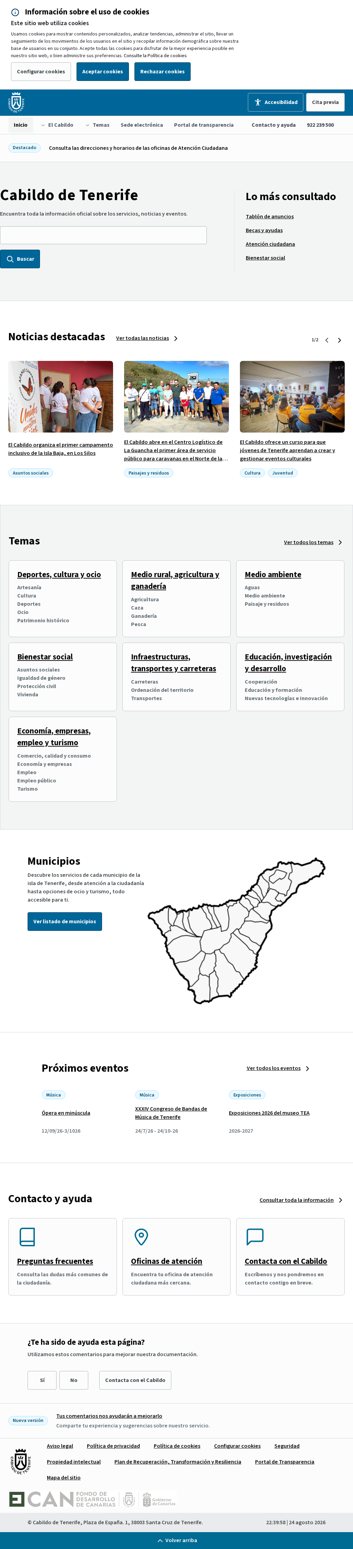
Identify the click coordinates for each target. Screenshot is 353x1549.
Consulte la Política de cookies (155, 55)
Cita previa (325, 102)
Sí (42, 1380)
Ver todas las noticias (142, 338)
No (74, 1380)
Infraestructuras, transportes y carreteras (173, 663)
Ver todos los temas (308, 542)
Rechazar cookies (162, 71)
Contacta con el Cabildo (286, 1261)
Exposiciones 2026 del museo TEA (269, 1113)
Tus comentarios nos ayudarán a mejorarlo (109, 1416)
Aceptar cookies (102, 71)
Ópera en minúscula (66, 1113)
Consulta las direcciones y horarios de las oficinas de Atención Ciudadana (138, 148)
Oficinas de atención (166, 1261)
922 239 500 (320, 125)
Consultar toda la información (297, 1200)
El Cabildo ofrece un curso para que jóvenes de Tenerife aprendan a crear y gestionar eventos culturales (287, 450)
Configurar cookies (41, 71)
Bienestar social (45, 657)
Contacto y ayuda (274, 125)
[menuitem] (20, 125)
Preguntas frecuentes (55, 1261)
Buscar (25, 259)
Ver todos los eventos (274, 1068)
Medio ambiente (273, 574)
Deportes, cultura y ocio (59, 574)
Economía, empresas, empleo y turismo (54, 737)
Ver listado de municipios (64, 921)
